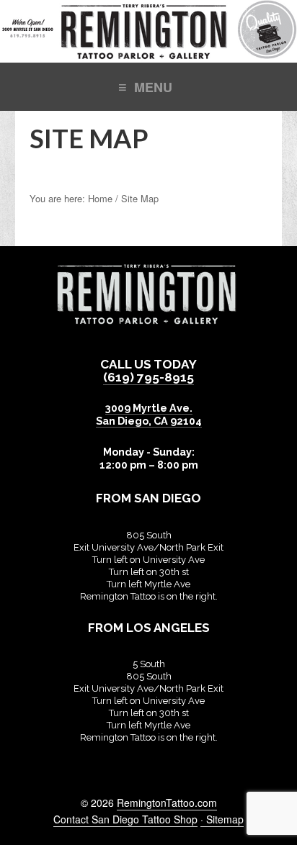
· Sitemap (222, 819)
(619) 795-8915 (148, 377)
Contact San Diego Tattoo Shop (125, 819)
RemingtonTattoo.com (167, 802)
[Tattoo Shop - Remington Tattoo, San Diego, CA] (148, 55)
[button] (148, 86)
